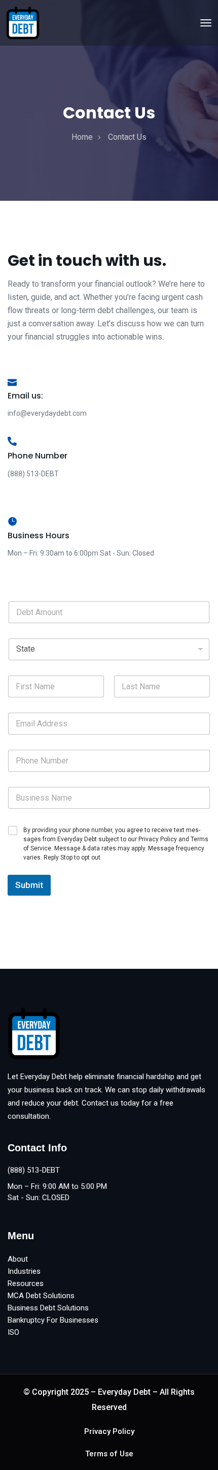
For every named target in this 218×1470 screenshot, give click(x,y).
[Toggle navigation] (206, 23)
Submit (29, 885)
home (82, 137)
